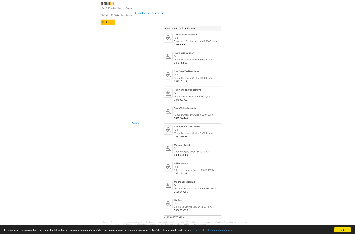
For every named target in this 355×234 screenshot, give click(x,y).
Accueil (135, 123)
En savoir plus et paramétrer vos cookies (213, 230)
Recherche (107, 22)
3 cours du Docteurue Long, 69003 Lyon (195, 41)
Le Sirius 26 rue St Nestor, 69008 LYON (195, 188)
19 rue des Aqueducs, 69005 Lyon (192, 96)
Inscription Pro (142, 13)
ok (342, 229)
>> (184, 217)
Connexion (157, 13)
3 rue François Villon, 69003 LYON (192, 151)
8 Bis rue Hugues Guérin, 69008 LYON (194, 170)
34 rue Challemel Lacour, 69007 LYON (194, 206)
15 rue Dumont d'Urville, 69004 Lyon (193, 59)
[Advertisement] (246, 42)
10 (181, 217)
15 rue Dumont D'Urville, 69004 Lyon (193, 114)
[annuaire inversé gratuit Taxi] (168, 37)
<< (165, 217)
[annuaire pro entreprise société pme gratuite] (107, 3)
